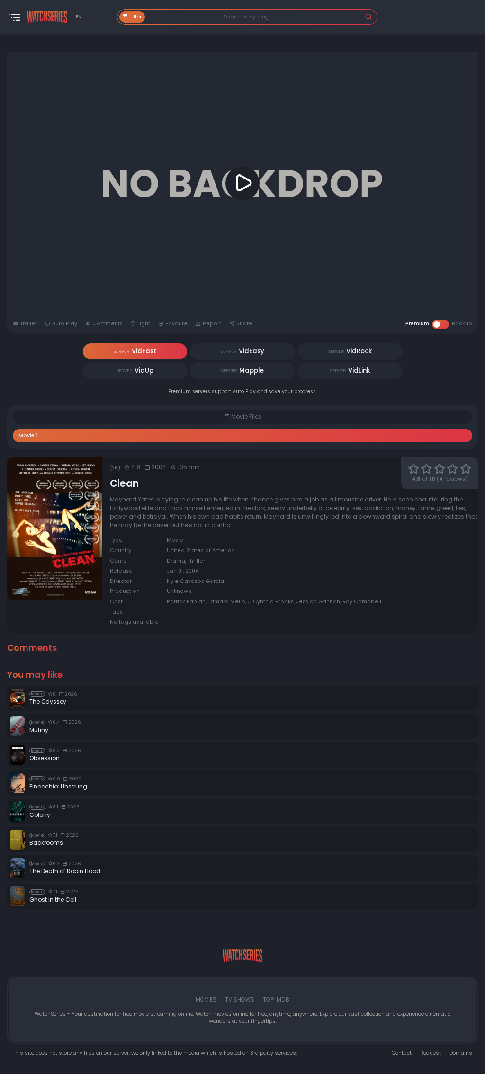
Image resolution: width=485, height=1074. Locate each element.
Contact (402, 1052)
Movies (206, 999)
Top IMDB (276, 999)
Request (430, 1052)
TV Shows (239, 999)
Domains (460, 1052)
